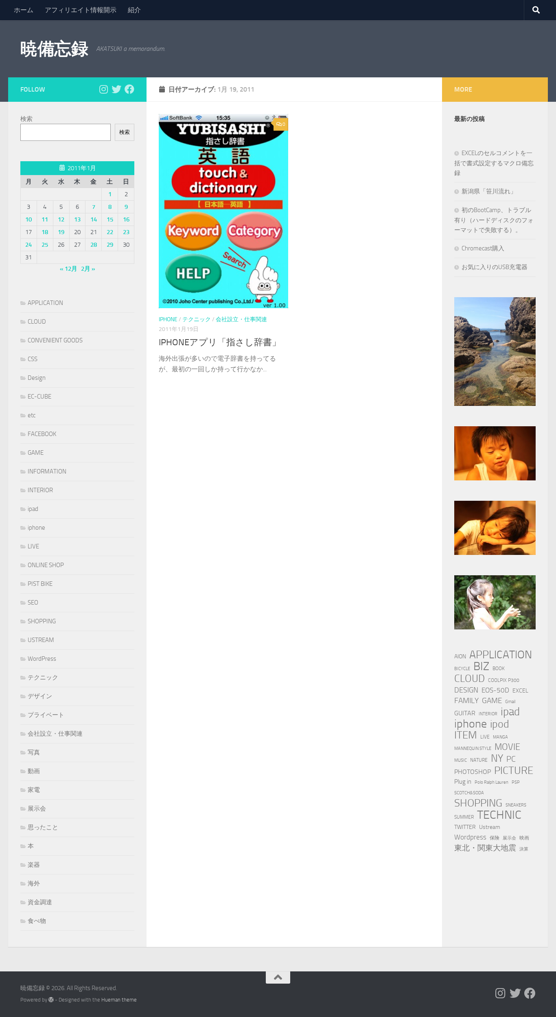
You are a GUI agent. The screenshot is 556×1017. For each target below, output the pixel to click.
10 (28, 219)
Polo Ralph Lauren (491, 782)
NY (497, 758)
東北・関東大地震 (485, 848)
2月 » (88, 268)
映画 (524, 838)
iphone (168, 319)
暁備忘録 (54, 49)
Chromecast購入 (483, 248)
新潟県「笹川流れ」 (489, 191)
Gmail (510, 701)
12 (61, 219)
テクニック (196, 319)
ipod (499, 724)
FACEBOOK (42, 434)
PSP (516, 782)
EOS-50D (495, 690)
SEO (33, 602)
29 (110, 244)
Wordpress (470, 837)
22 (110, 232)
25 (45, 244)
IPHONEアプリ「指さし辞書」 (220, 342)
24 (28, 244)
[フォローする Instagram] (103, 89)
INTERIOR (40, 490)
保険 (494, 838)
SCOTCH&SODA (469, 793)
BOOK (499, 668)
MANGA (500, 737)
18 (45, 232)
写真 (34, 752)
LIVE (33, 546)
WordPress (42, 658)
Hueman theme (119, 1000)
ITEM (465, 735)
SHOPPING (42, 621)
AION (460, 656)
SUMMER (464, 817)
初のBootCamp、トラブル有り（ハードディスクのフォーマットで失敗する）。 (494, 220)
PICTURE (513, 770)
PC (511, 759)
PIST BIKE (40, 583)
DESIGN (466, 690)
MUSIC (460, 760)
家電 (34, 789)
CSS (32, 359)
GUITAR (464, 713)
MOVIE (507, 747)
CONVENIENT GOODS (55, 340)
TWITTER (465, 827)
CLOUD (37, 321)
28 (93, 244)
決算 (523, 849)
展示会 (37, 808)
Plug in (462, 781)
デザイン (40, 696)
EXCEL (520, 690)
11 (45, 219)
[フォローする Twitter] (116, 89)
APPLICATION (45, 303)
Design (37, 377)
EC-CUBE (39, 396)
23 (126, 232)
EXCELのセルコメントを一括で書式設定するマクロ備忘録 (494, 163)
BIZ (481, 666)
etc (31, 415)
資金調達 (40, 902)
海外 (34, 883)
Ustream (489, 827)
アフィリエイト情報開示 (80, 10)
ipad (33, 509)
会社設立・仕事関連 (241, 319)
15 (110, 219)
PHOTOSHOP (472, 772)
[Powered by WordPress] (51, 999)
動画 (34, 771)
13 (77, 219)
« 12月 (68, 268)
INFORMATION (47, 471)
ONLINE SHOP (46, 565)
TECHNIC (499, 815)
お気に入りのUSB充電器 (495, 267)
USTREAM (41, 640)
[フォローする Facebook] (129, 89)
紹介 (134, 10)
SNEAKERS (516, 805)
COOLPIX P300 (503, 680)
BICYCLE (462, 668)
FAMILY (466, 700)
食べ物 (37, 921)
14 (93, 219)
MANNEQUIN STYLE (472, 748)
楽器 (34, 864)
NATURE (479, 760)
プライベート (46, 715)
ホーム (23, 10)
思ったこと (43, 827)
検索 (26, 119)
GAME (36, 452)
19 (61, 232)
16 (126, 219)
